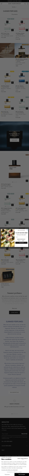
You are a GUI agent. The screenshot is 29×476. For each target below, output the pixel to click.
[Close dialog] (27, 230)
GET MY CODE (21, 242)
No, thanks (21, 245)
